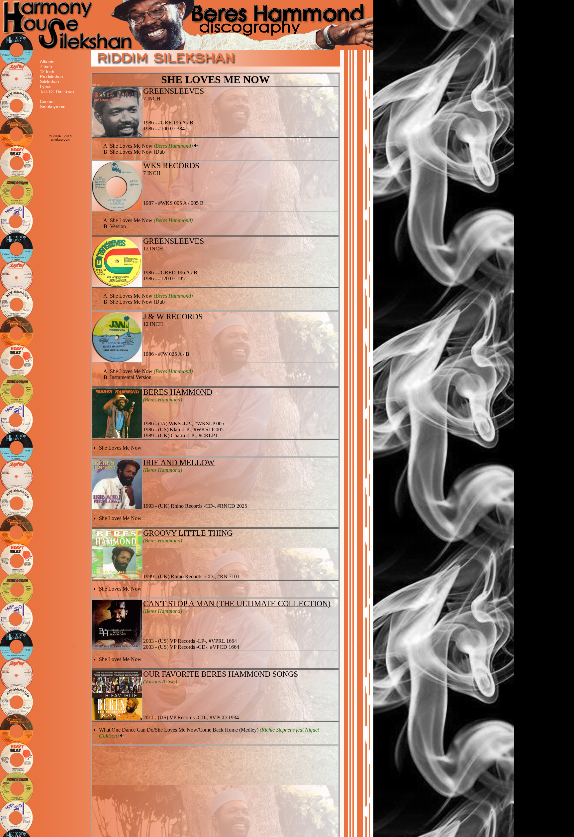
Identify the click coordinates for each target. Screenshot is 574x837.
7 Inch (46, 66)
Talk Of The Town (57, 91)
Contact (47, 101)
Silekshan (49, 81)
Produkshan (51, 76)
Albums (47, 61)
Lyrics (45, 86)
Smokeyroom (52, 106)
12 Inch (47, 71)
